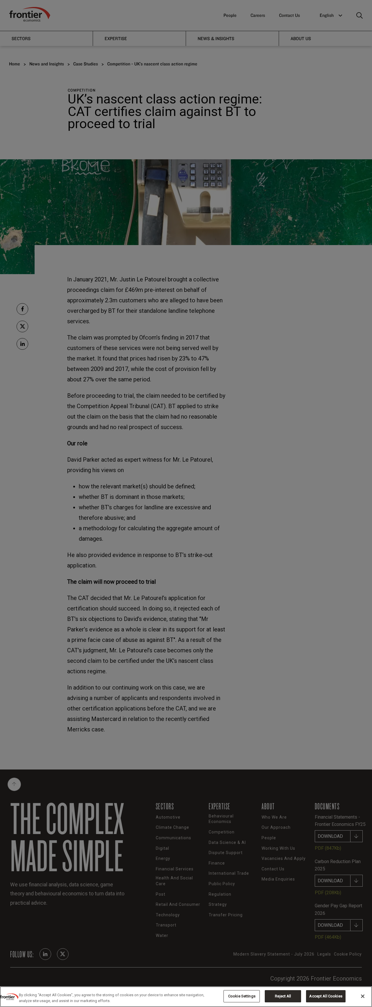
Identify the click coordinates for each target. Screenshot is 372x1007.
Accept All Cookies (325, 996)
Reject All (283, 996)
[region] (186, 996)
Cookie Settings (241, 996)
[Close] (362, 996)
